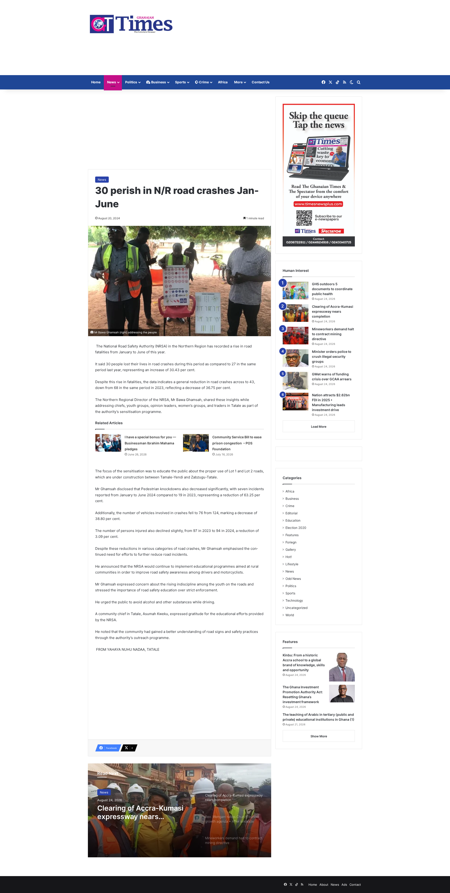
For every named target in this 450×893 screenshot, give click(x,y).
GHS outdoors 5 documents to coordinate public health (332, 289)
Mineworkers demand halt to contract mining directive (333, 334)
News (111, 82)
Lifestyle (291, 564)
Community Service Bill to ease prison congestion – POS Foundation (237, 443)
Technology (294, 600)
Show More (319, 736)
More (238, 82)
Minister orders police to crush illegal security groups (331, 356)
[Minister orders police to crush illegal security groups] (295, 358)
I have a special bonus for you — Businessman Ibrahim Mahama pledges (150, 443)
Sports (180, 82)
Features (292, 535)
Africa (223, 82)
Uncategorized (296, 608)
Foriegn (290, 542)
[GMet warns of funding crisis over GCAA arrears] (295, 380)
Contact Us (261, 82)
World (289, 615)
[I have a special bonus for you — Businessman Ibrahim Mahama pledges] (108, 443)
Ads (344, 884)
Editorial (291, 513)
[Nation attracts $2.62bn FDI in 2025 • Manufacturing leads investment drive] (295, 401)
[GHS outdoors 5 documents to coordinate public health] (295, 290)
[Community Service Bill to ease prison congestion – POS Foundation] (196, 443)
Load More (318, 426)
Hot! (288, 557)
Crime (203, 82)
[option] (179, 810)
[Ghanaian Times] (131, 22)
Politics (131, 82)
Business (158, 82)
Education (292, 520)
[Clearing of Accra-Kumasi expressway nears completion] (295, 313)
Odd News (293, 579)
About (323, 884)
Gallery (290, 549)
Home (96, 82)
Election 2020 (295, 528)
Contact (355, 884)
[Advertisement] (272, 37)
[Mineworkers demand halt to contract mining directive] (295, 335)
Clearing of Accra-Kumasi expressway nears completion (140, 812)
